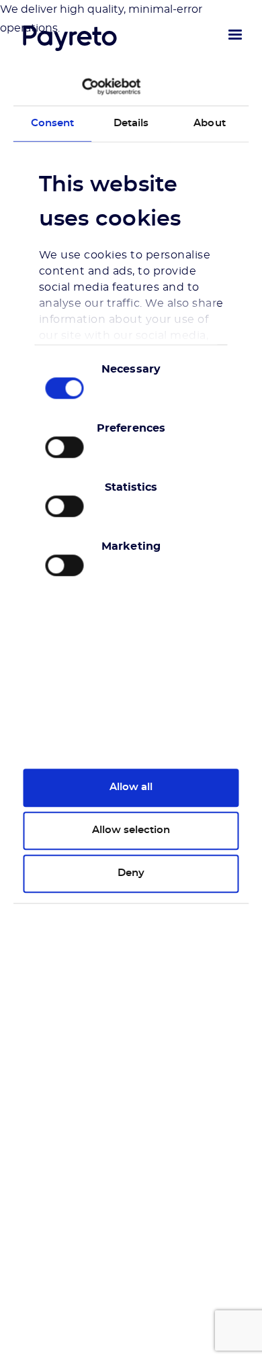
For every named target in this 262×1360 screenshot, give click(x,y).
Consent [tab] (53, 123)
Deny (131, 873)
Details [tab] (131, 123)
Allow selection (131, 830)
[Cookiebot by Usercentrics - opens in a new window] (82, 86)
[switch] (65, 447)
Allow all (131, 787)
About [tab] (209, 123)
